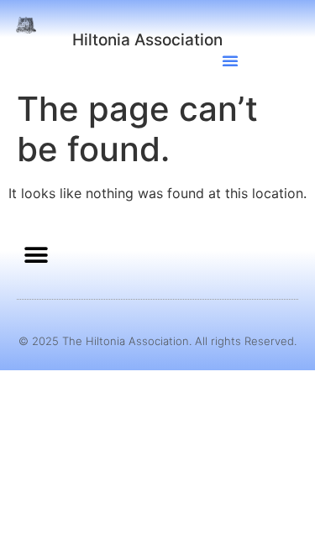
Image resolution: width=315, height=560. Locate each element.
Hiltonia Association (147, 40)
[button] (230, 60)
